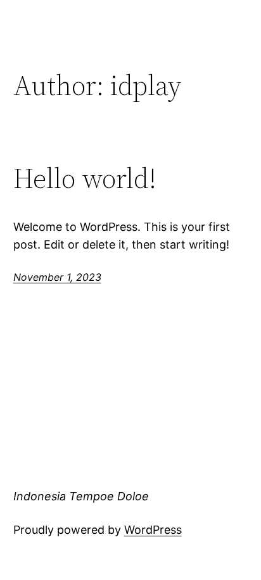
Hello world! (84, 179)
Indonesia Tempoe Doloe (81, 496)
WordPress (153, 529)
